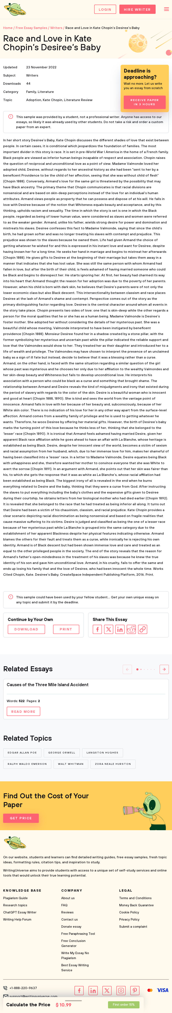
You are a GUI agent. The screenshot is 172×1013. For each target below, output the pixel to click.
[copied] (142, 629)
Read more (23, 712)
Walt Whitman (70, 764)
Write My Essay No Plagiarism (75, 955)
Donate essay (71, 927)
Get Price (21, 818)
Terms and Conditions (135, 898)
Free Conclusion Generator (73, 943)
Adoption (33, 100)
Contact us (69, 920)
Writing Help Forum (17, 920)
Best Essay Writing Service (75, 967)
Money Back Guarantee (136, 905)
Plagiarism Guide (15, 898)
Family (31, 92)
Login (105, 10)
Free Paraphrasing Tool (78, 934)
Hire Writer (137, 10)
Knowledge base (22, 890)
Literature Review (78, 100)
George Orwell (61, 752)
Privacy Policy (129, 920)
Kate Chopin (52, 100)
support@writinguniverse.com (33, 996)
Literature (46, 92)
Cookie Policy (129, 912)
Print (66, 629)
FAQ (64, 905)
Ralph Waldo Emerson (27, 764)
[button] (137, 669)
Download (26, 629)
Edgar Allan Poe (22, 752)
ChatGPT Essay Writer (19, 912)
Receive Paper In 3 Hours (144, 102)
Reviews (67, 912)
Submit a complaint (133, 927)
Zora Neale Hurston (113, 764)
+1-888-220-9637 (23, 988)
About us (68, 898)
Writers (32, 75)
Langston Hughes (103, 752)
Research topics (15, 905)
